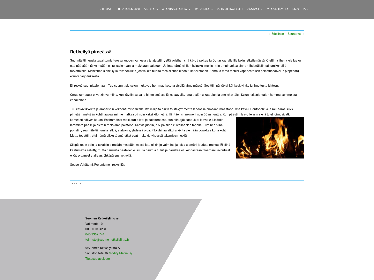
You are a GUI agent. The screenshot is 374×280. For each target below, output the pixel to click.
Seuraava (294, 34)
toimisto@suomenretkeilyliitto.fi (107, 239)
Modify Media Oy (120, 253)
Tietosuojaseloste (97, 259)
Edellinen (278, 34)
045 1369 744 (94, 234)
